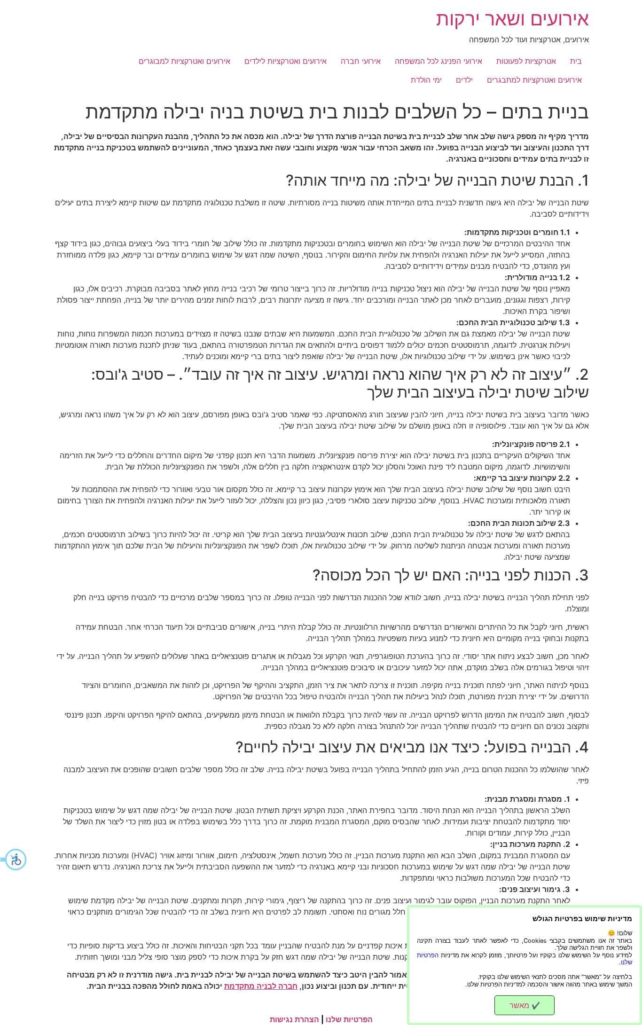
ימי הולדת (426, 80)
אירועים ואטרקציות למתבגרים (534, 80)
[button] (14, 859)
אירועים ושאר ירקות (512, 18)
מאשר (524, 1005)
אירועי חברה (361, 61)
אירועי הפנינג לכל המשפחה (438, 61)
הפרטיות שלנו (349, 1019)
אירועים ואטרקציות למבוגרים (184, 61)
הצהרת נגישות (294, 1019)
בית (576, 61)
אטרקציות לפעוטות (526, 61)
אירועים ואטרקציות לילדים (285, 61)
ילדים (464, 80)
